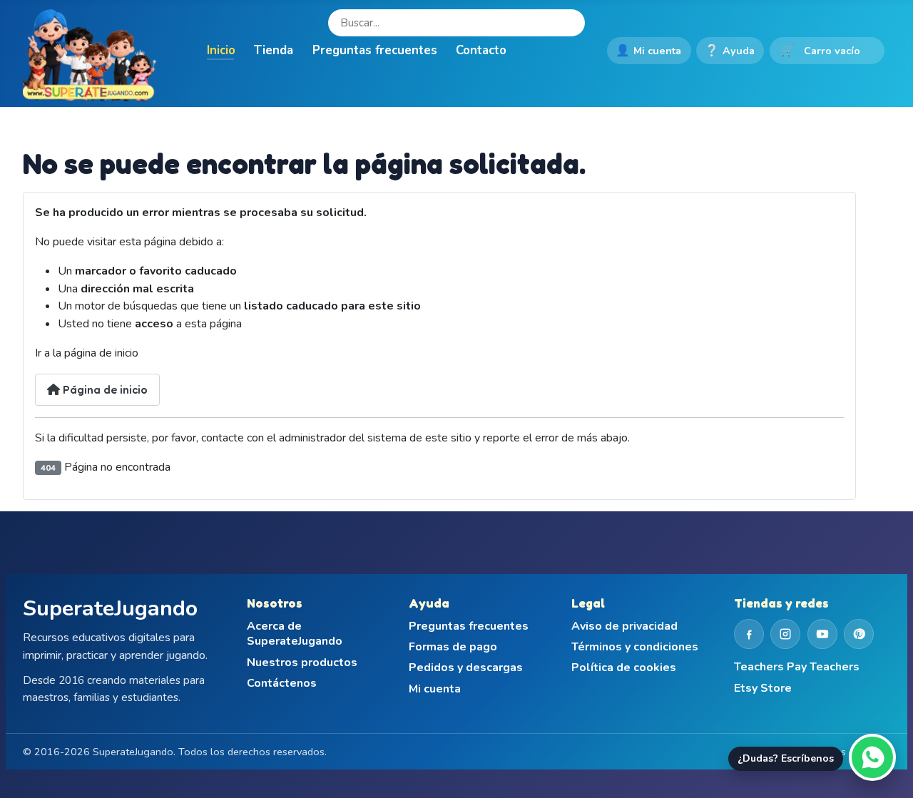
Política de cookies (623, 667)
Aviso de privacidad (624, 626)
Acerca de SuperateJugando (294, 634)
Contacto (481, 50)
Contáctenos (282, 683)
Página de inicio (104, 389)
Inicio (221, 50)
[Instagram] (785, 634)
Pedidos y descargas (466, 667)
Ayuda (730, 50)
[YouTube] (822, 634)
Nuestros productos (302, 662)
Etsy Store (763, 688)
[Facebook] (749, 634)
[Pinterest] (859, 634)
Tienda (273, 50)
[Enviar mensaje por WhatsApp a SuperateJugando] (872, 757)
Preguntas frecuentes (374, 50)
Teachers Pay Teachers (797, 667)
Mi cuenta (648, 50)
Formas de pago (453, 647)
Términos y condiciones (634, 647)
